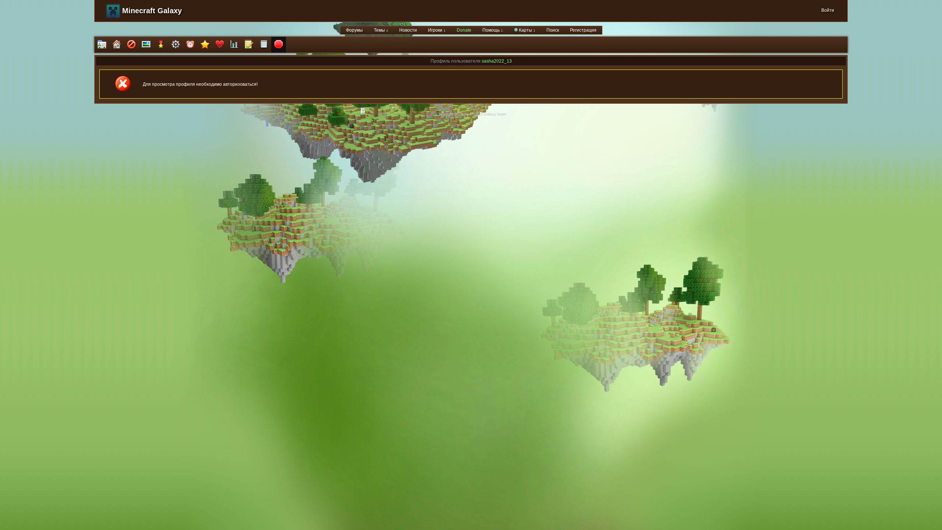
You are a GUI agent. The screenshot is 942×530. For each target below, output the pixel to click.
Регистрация (583, 30)
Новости (408, 30)
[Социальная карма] (234, 45)
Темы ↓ (381, 30)
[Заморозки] (190, 45)
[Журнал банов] (131, 45)
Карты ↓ (526, 30)
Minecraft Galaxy (152, 11)
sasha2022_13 (497, 61)
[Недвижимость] (116, 45)
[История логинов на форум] (263, 45)
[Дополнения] (175, 45)
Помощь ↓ (492, 30)
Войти (827, 10)
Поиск (552, 30)
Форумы (354, 30)
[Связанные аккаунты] (219, 45)
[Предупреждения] (278, 45)
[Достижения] (160, 45)
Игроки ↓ (437, 30)
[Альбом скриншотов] (146, 45)
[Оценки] (205, 45)
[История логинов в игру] (249, 45)
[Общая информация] (102, 45)
